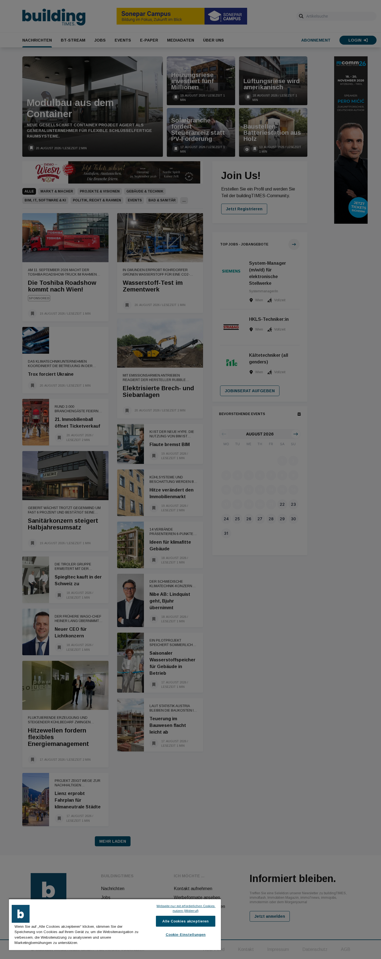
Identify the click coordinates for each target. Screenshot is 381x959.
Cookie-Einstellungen (186, 935)
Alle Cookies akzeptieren (185, 921)
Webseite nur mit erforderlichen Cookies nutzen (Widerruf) (185, 908)
